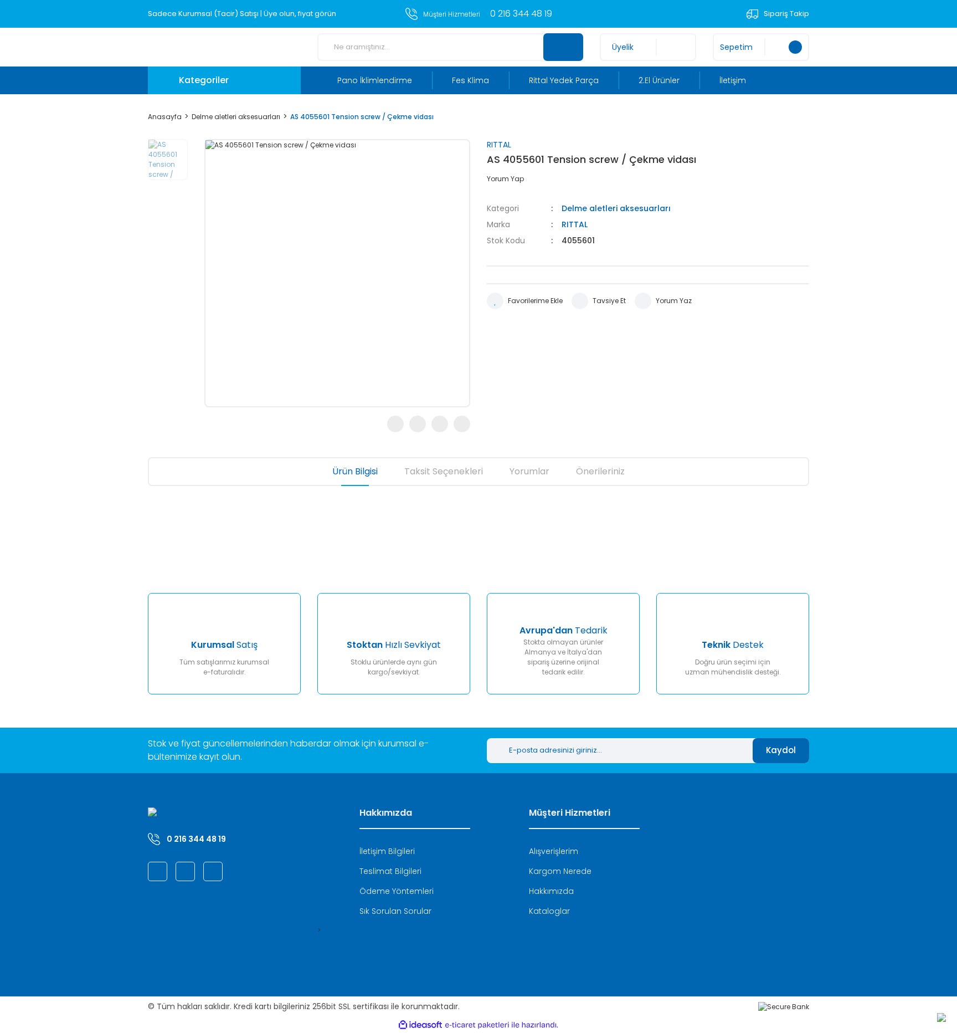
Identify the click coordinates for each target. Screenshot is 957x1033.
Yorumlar (529, 471)
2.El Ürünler (659, 80)
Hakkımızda (551, 891)
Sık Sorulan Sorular (395, 911)
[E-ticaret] (477, 1025)
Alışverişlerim (553, 851)
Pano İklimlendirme (374, 80)
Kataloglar (549, 911)
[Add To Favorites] (525, 301)
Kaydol (781, 750)
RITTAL (499, 144)
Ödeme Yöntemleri (396, 891)
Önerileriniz (600, 471)
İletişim (732, 80)
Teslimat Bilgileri (390, 871)
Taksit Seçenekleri (443, 471)
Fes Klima (470, 80)
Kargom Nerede (560, 871)
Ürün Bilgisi (355, 471)
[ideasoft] (420, 1025)
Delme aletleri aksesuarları (616, 208)
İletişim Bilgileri (387, 851)
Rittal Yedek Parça (564, 80)
